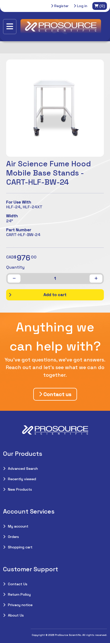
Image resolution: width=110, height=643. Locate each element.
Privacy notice (20, 605)
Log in (81, 6)
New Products (20, 489)
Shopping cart (20, 547)
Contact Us (17, 584)
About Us (16, 615)
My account (18, 526)
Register (61, 6)
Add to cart (55, 294)
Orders (13, 536)
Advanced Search (23, 468)
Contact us (56, 394)
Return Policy (19, 594)
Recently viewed (22, 479)
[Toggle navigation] (9, 26)
